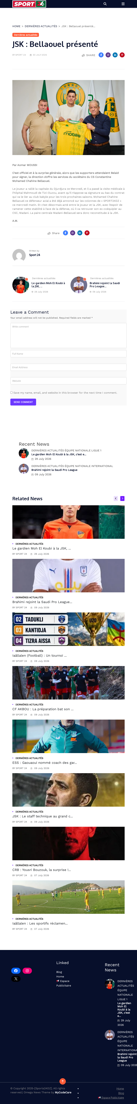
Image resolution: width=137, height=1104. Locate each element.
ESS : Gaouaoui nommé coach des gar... (44, 763)
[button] (105, 4)
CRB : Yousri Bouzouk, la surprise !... (41, 870)
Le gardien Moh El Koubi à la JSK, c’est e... (58, 454)
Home (60, 976)
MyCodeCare (63, 1092)
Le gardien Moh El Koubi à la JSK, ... (48, 284)
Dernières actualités (41, 26)
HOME (16, 26)
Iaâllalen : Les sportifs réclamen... (40, 923)
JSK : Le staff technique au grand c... (42, 816)
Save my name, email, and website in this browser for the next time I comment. (65, 392)
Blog (59, 972)
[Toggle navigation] (123, 4)
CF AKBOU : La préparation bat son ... (43, 709)
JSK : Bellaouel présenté (55, 44)
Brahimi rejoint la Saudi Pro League (54, 469)
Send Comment (23, 402)
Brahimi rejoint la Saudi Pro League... (105, 284)
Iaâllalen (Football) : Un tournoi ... (39, 655)
